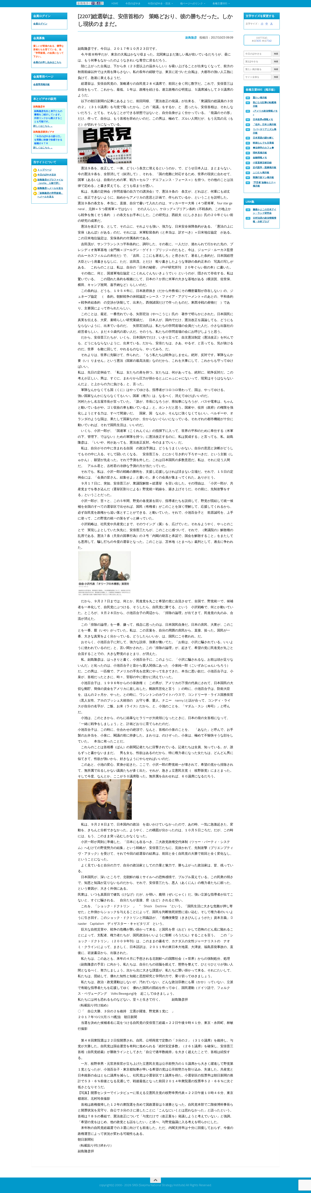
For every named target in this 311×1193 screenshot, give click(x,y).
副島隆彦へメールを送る (50, 188)
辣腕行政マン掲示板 (263, 177)
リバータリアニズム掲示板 (264, 131)
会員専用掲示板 (41, 84)
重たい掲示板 (260, 97)
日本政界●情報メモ (263, 119)
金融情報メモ (260, 157)
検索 (276, 54)
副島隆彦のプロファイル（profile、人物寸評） (50, 181)
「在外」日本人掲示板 (264, 124)
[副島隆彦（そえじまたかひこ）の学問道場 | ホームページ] (90, 3)
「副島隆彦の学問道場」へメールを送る (50, 195)
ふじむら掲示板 (261, 172)
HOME (114, 3)
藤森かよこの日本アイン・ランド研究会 (264, 211)
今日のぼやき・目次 (159, 3)
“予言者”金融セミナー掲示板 (264, 184)
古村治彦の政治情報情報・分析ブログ (264, 220)
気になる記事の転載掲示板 (264, 104)
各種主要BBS (220, 3)
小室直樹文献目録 (262, 162)
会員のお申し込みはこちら (47, 62)
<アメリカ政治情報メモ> (265, 113)
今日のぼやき (133, 3)
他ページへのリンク (191, 3)
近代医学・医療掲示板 (264, 167)
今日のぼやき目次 (46, 174)
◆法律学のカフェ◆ (263, 147)
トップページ (44, 169)
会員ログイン (40, 23)
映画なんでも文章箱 (263, 142)
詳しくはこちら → (43, 126)
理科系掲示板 (260, 152)
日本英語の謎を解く (263, 137)
